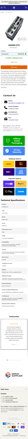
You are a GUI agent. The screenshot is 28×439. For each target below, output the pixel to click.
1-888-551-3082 (13, 108)
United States (13, 418)
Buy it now (14, 67)
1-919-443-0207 (13, 114)
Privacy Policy (15, 434)
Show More (4, 87)
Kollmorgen (14, 47)
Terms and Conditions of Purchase (10, 435)
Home (2, 12)
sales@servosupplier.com (16, 103)
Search (9, 434)
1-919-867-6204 (13, 120)
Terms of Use (22, 435)
